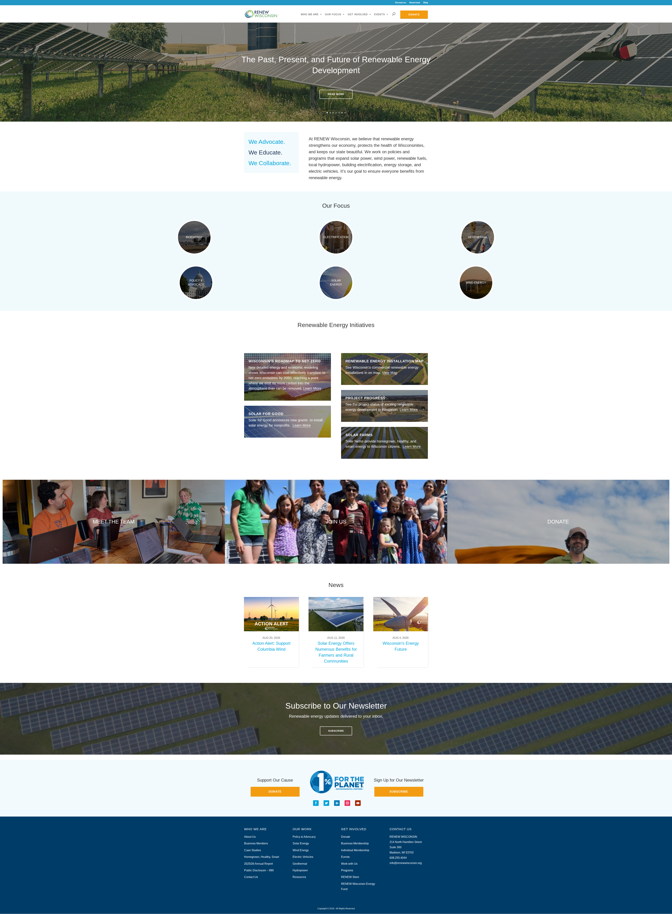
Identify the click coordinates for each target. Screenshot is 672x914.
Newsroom (414, 3)
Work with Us (349, 863)
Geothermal (478, 237)
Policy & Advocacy (196, 282)
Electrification (335, 237)
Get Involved (358, 14)
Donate (414, 14)
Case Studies (252, 850)
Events (379, 14)
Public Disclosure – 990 (259, 870)
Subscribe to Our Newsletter (336, 705)
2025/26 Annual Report (258, 863)
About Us (250, 836)
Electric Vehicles (303, 856)
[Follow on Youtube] (358, 803)
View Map (389, 373)
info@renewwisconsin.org (406, 863)
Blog (425, 3)
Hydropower (300, 870)
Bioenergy (194, 237)
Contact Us (251, 877)
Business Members (256, 843)
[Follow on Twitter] (326, 803)
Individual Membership (355, 850)
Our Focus (333, 14)
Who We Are (309, 14)
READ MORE (336, 94)
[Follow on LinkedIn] (337, 803)
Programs (347, 870)
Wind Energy (476, 282)
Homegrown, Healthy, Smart (261, 856)
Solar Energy (336, 282)
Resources (400, 3)
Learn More (312, 388)
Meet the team (114, 522)
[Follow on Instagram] (347, 803)
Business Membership (355, 843)
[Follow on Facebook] (316, 803)
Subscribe (336, 730)
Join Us (336, 522)
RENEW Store (350, 877)
